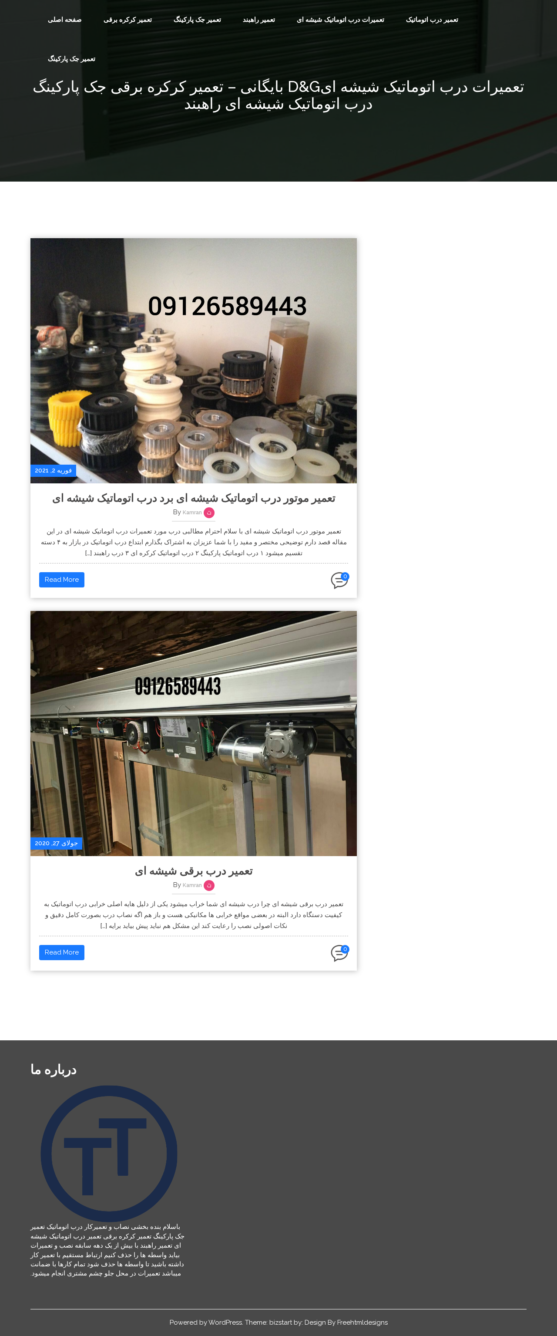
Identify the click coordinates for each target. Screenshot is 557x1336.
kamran (192, 512)
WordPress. (225, 1322)
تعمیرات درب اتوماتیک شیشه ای (340, 20)
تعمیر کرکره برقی (128, 20)
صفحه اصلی (65, 20)
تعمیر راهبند (259, 20)
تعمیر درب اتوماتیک (432, 20)
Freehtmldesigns (362, 1322)
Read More (62, 580)
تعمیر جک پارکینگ (197, 20)
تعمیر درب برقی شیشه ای (194, 870)
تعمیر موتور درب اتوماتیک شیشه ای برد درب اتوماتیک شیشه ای (194, 497)
